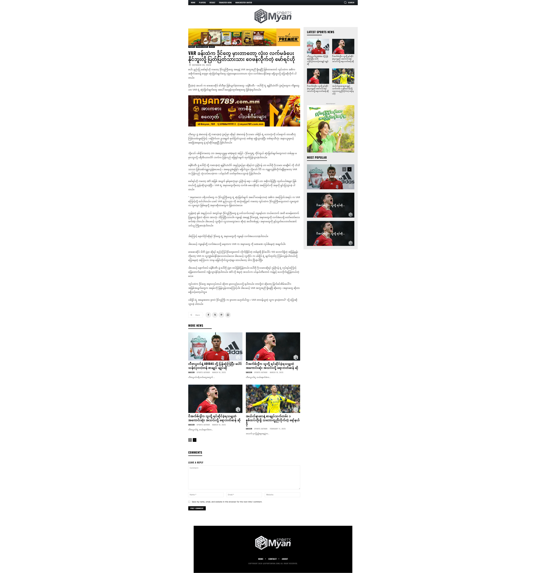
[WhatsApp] (228, 315)
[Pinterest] (221, 315)
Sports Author (203, 372)
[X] (215, 315)
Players (191, 47)
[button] (349, 2)
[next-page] (194, 440)
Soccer (212, 47)
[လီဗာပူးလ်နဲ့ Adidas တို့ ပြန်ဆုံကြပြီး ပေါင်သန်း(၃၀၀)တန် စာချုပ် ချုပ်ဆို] (215, 346)
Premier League (202, 47)
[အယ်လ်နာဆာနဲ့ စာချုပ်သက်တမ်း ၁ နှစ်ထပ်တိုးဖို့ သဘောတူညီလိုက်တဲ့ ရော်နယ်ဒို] (273, 399)
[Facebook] (208, 315)
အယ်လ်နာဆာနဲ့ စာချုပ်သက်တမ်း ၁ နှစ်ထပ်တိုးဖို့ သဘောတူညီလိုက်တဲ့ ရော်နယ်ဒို (273, 420)
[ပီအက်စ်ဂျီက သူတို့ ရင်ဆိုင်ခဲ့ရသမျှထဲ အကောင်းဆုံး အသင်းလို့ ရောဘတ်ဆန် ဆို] (273, 346)
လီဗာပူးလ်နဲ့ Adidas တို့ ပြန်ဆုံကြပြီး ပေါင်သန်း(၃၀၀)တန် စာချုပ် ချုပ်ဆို (215, 365)
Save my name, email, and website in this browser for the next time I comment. (227, 502)
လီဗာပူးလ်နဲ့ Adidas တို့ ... (330, 176)
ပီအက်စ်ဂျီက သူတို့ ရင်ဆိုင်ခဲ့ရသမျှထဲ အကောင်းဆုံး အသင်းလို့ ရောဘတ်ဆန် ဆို (272, 365)
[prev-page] (190, 440)
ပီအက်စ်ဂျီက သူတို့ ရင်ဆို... (330, 205)
